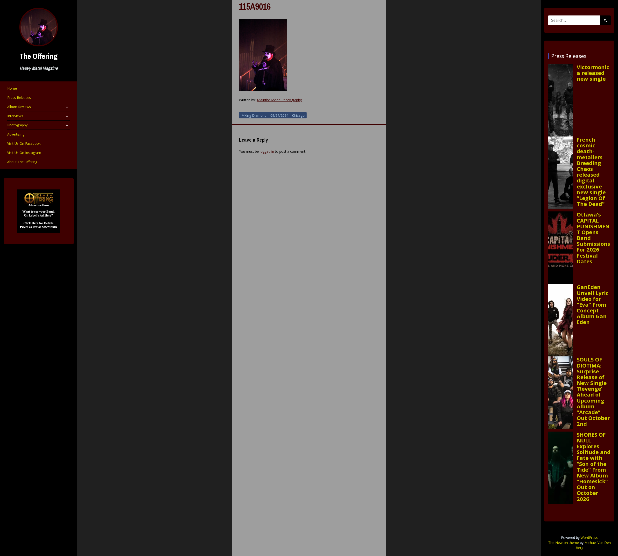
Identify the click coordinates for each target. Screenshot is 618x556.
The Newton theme (563, 542)
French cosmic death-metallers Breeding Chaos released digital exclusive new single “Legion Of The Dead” (591, 172)
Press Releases (19, 97)
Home (12, 88)
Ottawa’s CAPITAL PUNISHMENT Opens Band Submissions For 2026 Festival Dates (593, 237)
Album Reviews (19, 106)
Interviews (15, 116)
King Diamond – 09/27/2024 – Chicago (274, 115)
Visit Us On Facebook (24, 143)
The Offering (39, 56)
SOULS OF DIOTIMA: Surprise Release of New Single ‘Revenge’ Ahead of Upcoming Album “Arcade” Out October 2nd (593, 391)
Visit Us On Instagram (24, 152)
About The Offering (22, 161)
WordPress (589, 537)
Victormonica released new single (593, 73)
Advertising (15, 134)
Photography (17, 125)
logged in (267, 151)
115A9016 (255, 6)
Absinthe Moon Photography (279, 100)
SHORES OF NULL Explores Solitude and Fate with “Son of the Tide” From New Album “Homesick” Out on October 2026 (594, 467)
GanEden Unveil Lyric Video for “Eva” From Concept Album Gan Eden (593, 304)
